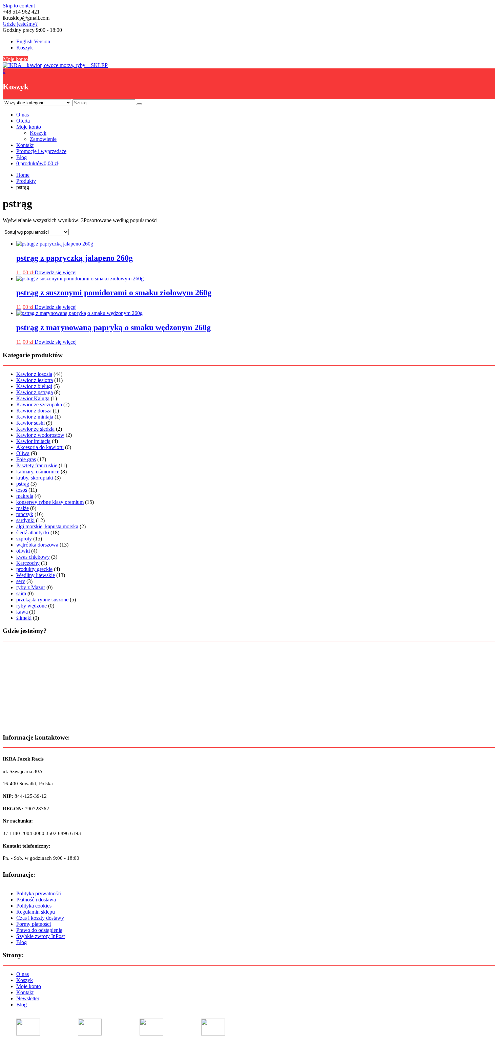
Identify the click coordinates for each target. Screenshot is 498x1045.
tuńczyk (24, 514)
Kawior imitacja (33, 441)
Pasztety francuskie (36, 465)
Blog (21, 157)
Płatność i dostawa (36, 899)
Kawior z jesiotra (34, 380)
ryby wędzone (31, 606)
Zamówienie (43, 139)
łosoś (21, 490)
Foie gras (26, 459)
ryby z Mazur (30, 587)
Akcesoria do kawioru (40, 447)
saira (21, 593)
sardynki (25, 520)
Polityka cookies (33, 906)
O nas (22, 115)
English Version (33, 41)
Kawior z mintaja (34, 417)
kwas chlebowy (33, 557)
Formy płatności (33, 924)
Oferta (23, 121)
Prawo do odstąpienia (39, 930)
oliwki (23, 551)
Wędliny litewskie (35, 575)
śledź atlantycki (32, 532)
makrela (24, 496)
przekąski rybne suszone (42, 599)
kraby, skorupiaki (34, 478)
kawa (22, 612)
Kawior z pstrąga (34, 392)
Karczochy (28, 563)
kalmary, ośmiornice (37, 471)
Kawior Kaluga (32, 398)
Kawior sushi (30, 423)
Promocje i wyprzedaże (41, 151)
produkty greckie (34, 569)
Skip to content (19, 5)
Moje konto (15, 59)
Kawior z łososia (34, 374)
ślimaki (24, 618)
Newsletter (27, 998)
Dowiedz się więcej (56, 272)
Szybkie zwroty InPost (40, 936)
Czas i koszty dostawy (40, 918)
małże (22, 508)
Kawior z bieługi (34, 386)
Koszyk (24, 47)
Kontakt (25, 145)
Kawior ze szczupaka (39, 404)
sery (20, 581)
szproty (24, 538)
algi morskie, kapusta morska (47, 526)
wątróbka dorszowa (37, 545)
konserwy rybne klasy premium (50, 502)
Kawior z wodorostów (40, 435)
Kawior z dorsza (33, 410)
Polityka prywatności (38, 893)
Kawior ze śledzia (35, 429)
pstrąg (22, 484)
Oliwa (22, 453)
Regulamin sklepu (35, 912)
